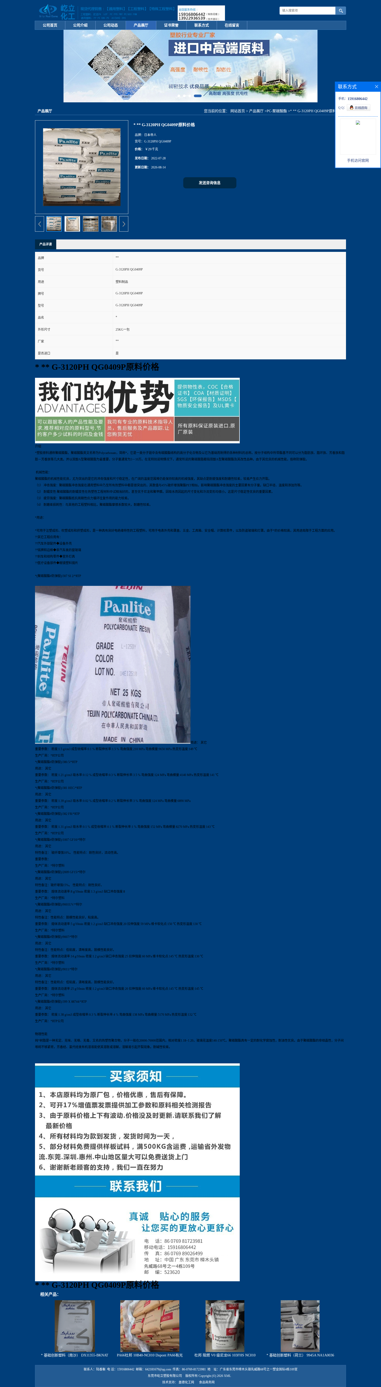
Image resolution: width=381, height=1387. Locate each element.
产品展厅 (141, 25)
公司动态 (110, 25)
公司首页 (50, 25)
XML (227, 1376)
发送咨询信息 (210, 183)
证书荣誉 (171, 25)
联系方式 (201, 25)
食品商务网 (207, 1382)
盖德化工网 (186, 1382)
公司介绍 (80, 25)
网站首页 (237, 111)
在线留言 (232, 25)
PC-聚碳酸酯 (277, 111)
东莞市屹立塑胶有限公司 (165, 1376)
